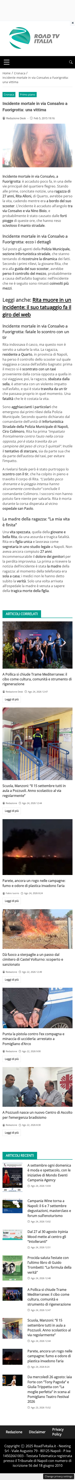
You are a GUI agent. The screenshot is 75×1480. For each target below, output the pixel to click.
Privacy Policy (58, 1432)
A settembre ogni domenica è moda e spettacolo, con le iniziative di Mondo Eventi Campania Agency (49, 1172)
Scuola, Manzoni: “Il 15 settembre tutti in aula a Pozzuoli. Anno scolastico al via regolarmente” (34, 790)
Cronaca (9, 94)
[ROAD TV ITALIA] (33, 38)
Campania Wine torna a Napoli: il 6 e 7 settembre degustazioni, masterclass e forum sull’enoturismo (49, 1208)
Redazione (14, 1432)
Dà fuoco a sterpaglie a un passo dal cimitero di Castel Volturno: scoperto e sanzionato (32, 959)
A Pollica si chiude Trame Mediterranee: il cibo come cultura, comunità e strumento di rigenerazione (37, 679)
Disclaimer (37, 1432)
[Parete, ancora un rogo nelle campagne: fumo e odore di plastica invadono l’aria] (37, 847)
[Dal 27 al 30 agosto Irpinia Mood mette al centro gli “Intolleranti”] (12, 1234)
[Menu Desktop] (6, 62)
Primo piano (27, 94)
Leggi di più (12, 699)
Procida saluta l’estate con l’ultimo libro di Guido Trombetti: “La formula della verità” (49, 1265)
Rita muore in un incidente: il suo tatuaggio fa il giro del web (36, 307)
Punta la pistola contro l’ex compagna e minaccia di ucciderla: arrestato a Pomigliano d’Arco (33, 1039)
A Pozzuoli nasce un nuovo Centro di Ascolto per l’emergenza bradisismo (37, 1115)
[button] (70, 62)
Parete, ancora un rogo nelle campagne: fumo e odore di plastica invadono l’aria (33, 883)
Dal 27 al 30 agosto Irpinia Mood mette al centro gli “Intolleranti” (48, 1236)
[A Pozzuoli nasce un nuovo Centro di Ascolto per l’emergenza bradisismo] (37, 1087)
